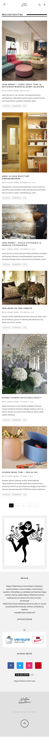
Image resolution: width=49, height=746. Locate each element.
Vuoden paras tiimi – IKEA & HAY (20, 472)
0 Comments (17, 106)
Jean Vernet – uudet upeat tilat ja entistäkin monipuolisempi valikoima (23, 85)
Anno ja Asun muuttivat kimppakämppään (16, 177)
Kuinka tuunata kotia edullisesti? (21, 398)
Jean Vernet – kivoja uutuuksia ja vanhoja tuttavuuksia (21, 244)
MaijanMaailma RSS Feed (24, 681)
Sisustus (6, 106)
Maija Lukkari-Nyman (10, 91)
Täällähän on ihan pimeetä (17, 308)
